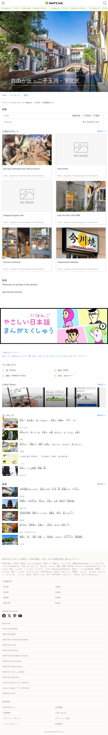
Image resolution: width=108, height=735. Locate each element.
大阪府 (58, 587)
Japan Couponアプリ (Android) (16, 688)
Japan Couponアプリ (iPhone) (15, 682)
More (100, 131)
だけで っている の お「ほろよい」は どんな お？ (49, 432)
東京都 (6, 587)
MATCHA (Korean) (10, 650)
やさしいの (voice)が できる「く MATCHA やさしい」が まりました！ (51, 397)
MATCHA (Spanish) (11, 677)
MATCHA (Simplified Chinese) (15, 656)
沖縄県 (58, 597)
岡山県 (58, 603)
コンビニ (74, 356)
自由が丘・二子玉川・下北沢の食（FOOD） (70, 8)
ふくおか (63, 356)
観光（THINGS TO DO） (16, 375)
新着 (26, 95)
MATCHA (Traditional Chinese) (15, 639)
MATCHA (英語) (9, 634)
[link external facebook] (4, 616)
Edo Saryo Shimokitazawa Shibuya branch (21, 169)
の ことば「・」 (33, 467)
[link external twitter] (10, 616)
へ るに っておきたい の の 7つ (47, 420)
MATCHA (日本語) (10, 629)
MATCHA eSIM (9, 693)
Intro (4, 95)
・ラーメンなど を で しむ (46, 512)
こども (23, 356)
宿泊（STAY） (64, 370)
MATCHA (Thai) (9, 645)
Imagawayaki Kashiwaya (67, 262)
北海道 (58, 592)
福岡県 (6, 597)
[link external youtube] (20, 616)
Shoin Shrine (62, 169)
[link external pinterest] (15, 616)
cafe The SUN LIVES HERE (68, 215)
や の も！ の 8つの (44, 524)
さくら (43, 356)
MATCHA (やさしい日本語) (14, 672)
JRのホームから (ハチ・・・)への (49, 488)
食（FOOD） (11, 370)
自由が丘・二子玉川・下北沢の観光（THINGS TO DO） (25, 8)
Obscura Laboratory (12, 262)
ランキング (15, 95)
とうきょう (52, 356)
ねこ (35, 356)
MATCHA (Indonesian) (12, 661)
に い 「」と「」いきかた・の (50, 536)
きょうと (7, 356)
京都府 (6, 592)
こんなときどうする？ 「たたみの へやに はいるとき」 (44, 456)
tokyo (15, 356)
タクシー (84, 356)
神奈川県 (7, 603)
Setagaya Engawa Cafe (13, 215)
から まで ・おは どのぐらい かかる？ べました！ (51, 443)
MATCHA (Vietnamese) (12, 666)
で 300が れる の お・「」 (47, 500)
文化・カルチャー (65, 375)
